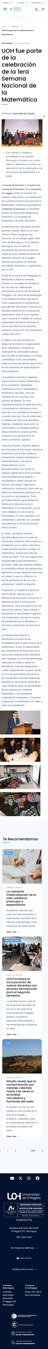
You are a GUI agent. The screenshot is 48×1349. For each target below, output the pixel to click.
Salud (8, 853)
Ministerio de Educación (14, 209)
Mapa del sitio (25, 1258)
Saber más (11, 932)
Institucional (13, 940)
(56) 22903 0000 (24, 1237)
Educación (7, 43)
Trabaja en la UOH (22, 1269)
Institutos (7, 3)
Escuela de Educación (14, 185)
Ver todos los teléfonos (23, 1248)
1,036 (33, 1151)
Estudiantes (37, 3)
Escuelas (21, 3)
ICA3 (8, 1043)
